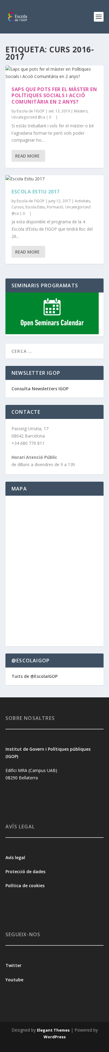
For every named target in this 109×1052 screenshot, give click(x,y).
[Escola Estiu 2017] (54, 178)
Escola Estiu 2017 (36, 191)
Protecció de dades (25, 871)
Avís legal (15, 857)
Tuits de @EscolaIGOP (35, 676)
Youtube (15, 980)
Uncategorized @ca (28, 117)
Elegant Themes (53, 1030)
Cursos (18, 207)
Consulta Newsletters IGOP (40, 388)
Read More (27, 156)
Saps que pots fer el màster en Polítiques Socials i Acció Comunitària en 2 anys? (54, 95)
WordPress (55, 1037)
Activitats (82, 201)
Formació (55, 207)
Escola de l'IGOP (31, 111)
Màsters (81, 111)
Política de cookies (25, 885)
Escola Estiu (35, 207)
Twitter (13, 965)
